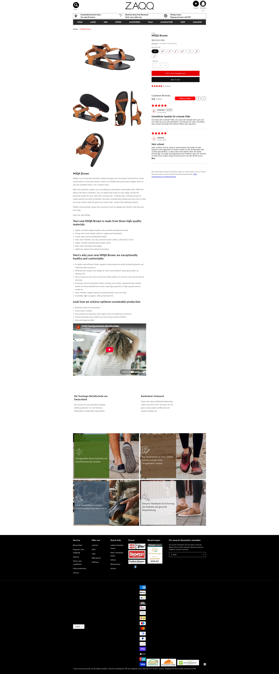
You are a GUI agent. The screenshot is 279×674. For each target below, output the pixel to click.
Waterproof (115, 564)
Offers (113, 560)
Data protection (79, 568)
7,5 (190, 51)
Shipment (155, 43)
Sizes (183, 22)
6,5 (182, 51)
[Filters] (198, 98)
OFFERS (118, 22)
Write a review (185, 98)
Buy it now (175, 79)
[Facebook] (205, 664)
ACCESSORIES (134, 22)
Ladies (93, 22)
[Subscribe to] (203, 554)
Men (106, 22)
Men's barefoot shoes (117, 554)
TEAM (150, 22)
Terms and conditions (77, 562)
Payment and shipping (78, 551)
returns (76, 573)
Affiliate (95, 562)
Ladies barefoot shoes (117, 546)
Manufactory (166, 22)
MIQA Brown (85, 29)
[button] (76, 5)
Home (80, 22)
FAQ (93, 549)
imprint (76, 557)
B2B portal (96, 558)
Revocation (77, 545)
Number (155, 61)
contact (95, 545)
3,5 (155, 51)
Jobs (93, 554)
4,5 (162, 51)
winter (113, 568)
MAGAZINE (197, 22)
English (77, 626)
